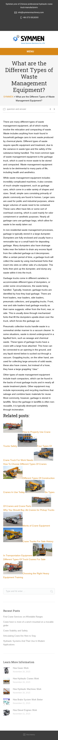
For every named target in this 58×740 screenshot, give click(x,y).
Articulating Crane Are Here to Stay (19, 636)
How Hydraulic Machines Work (27, 689)
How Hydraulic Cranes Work (26, 678)
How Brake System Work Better (28, 699)
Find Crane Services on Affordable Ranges (23, 617)
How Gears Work (21, 668)
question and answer (16, 109)
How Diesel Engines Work (25, 710)
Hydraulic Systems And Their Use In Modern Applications (24, 643)
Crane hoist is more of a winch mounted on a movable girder (28, 624)
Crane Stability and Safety (15, 630)
